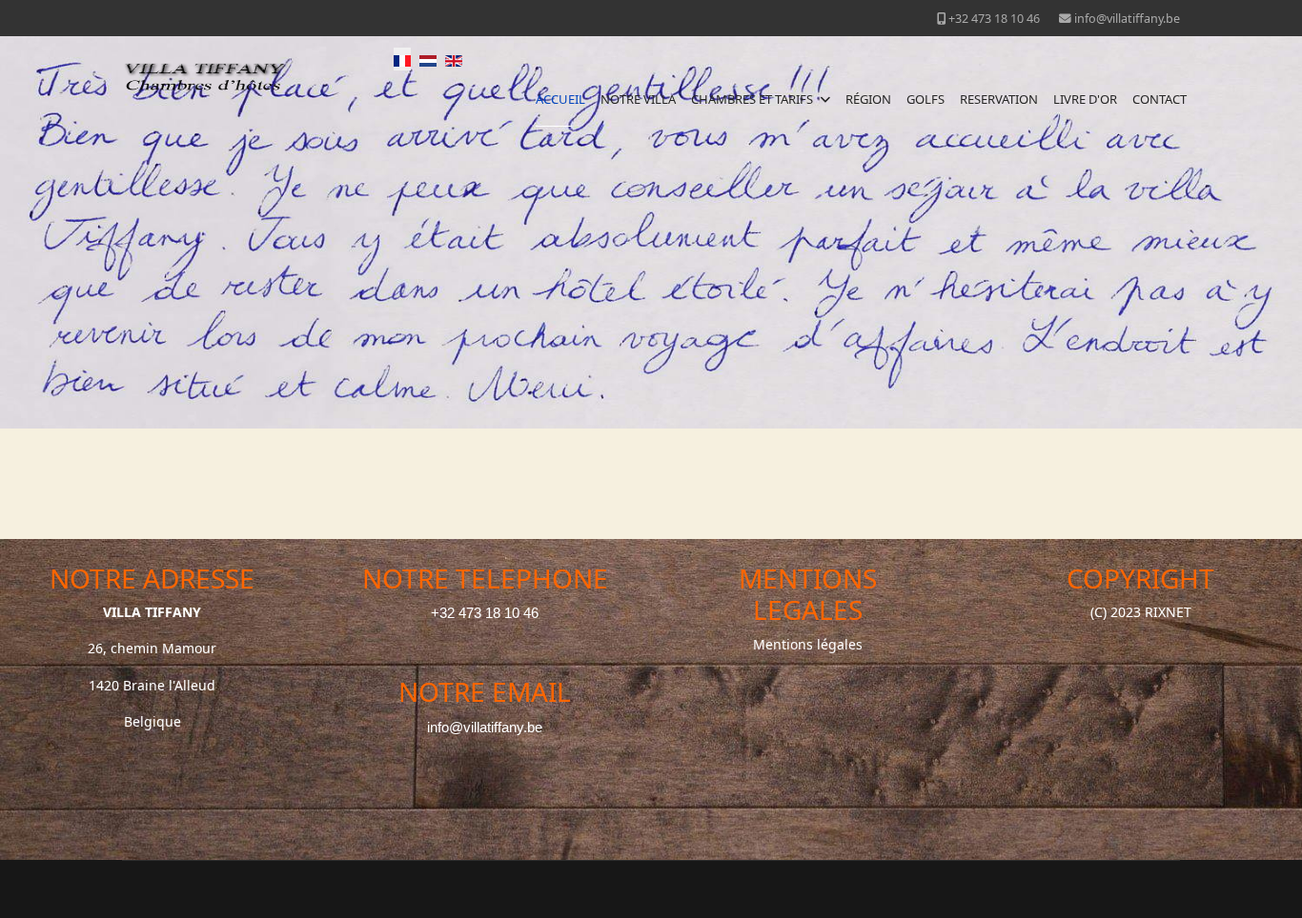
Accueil (560, 99)
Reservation (999, 99)
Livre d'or (1085, 99)
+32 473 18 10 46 (994, 18)
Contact (1159, 99)
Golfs (925, 99)
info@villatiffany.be (1127, 18)
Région (868, 99)
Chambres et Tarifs (752, 99)
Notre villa (638, 99)
